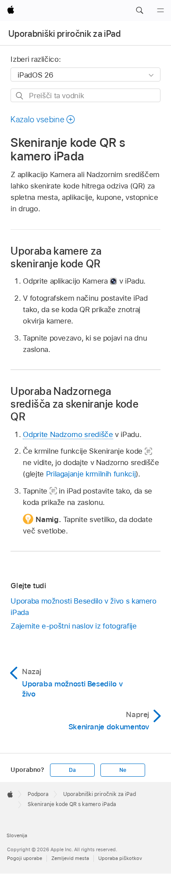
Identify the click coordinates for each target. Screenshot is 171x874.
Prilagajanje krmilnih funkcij (91, 473)
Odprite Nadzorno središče (68, 434)
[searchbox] (85, 95)
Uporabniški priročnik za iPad (64, 33)
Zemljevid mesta (70, 858)
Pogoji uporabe (24, 858)
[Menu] (160, 10)
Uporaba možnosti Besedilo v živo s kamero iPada (83, 607)
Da (72, 770)
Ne (122, 770)
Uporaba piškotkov (120, 858)
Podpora (38, 794)
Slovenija (17, 835)
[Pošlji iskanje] (20, 95)
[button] (139, 10)
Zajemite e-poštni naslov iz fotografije (73, 626)
